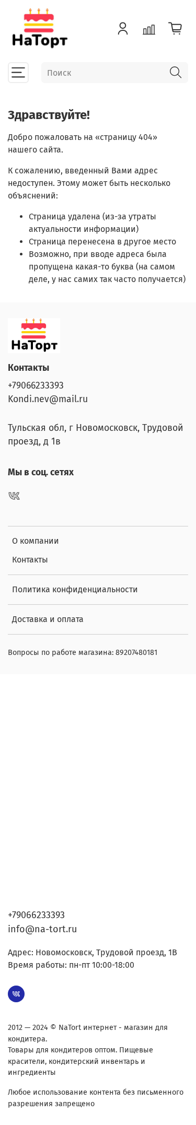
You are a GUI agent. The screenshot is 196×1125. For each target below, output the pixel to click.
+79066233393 (36, 385)
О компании (35, 541)
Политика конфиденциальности (75, 589)
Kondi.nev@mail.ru (48, 399)
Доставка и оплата (48, 619)
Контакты (30, 560)
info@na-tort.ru (42, 929)
